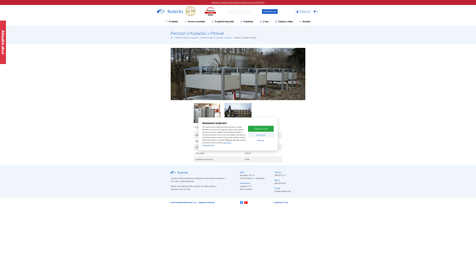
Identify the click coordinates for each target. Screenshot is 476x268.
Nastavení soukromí (207, 202)
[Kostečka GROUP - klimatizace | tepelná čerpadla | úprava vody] (171, 37)
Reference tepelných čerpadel (186, 37)
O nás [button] (265, 21)
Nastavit (261, 140)
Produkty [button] (173, 21)
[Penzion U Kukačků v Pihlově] (238, 74)
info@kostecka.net (282, 191)
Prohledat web (270, 11)
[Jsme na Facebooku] (241, 203)
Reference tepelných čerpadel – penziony (216, 37)
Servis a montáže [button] (196, 21)
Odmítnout (261, 135)
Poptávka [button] (248, 21)
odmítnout (227, 142)
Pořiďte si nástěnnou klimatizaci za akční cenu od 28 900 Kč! (238, 2)
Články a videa (285, 21)
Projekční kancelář (224, 21)
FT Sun (285, 202)
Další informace (208, 145)
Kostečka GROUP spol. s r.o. (186, 202)
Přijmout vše (261, 128)
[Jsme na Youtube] (246, 203)
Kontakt (306, 21)
